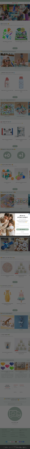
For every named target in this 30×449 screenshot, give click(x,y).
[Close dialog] (29, 214)
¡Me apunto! (22, 229)
